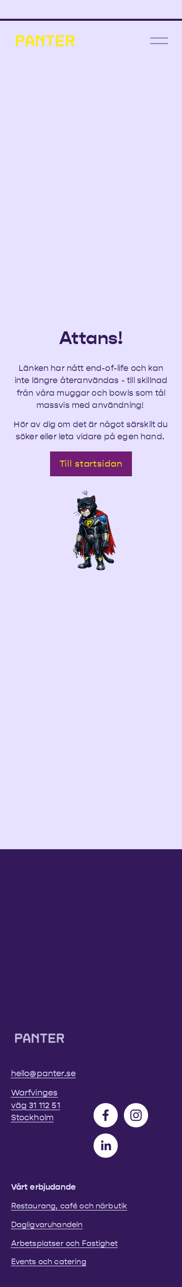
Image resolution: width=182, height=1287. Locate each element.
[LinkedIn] (106, 1145)
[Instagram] (136, 1115)
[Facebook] (106, 1115)
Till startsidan (91, 464)
